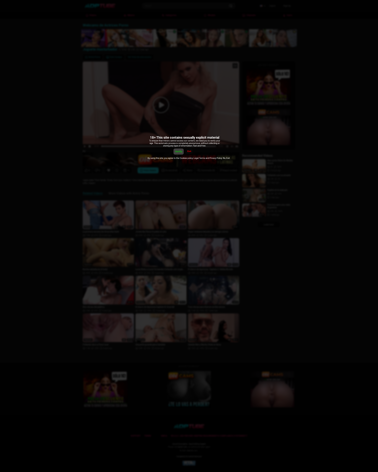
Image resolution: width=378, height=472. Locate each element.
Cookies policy (186, 158)
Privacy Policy (216, 158)
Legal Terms (199, 158)
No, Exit (226, 158)
